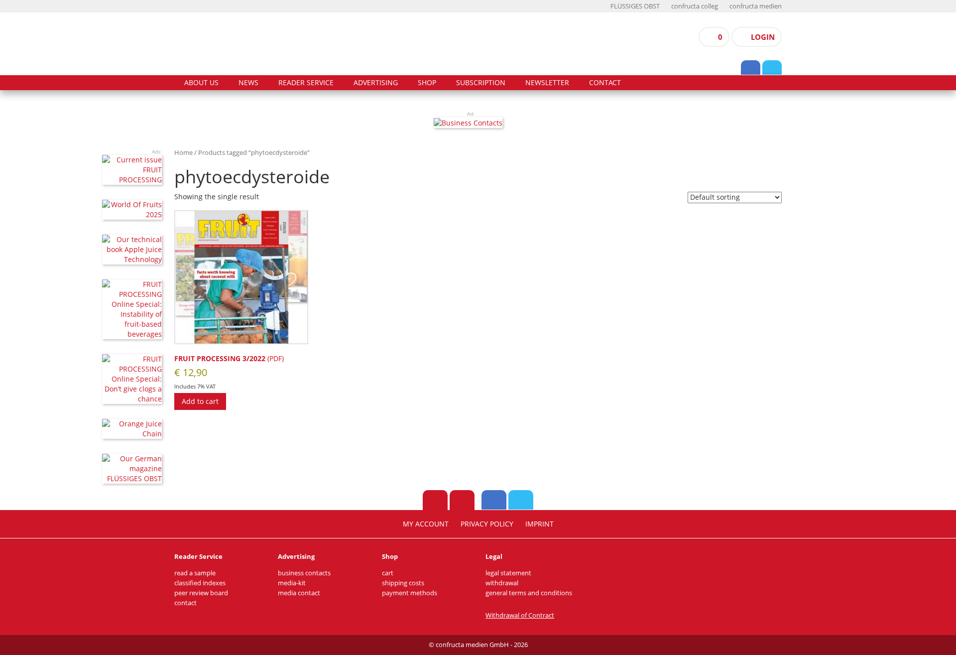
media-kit (292, 583)
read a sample (195, 573)
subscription (480, 82)
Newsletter (547, 82)
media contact (299, 593)
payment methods (409, 593)
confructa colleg (694, 6)
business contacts (304, 573)
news (248, 82)
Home (183, 152)
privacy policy (487, 524)
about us (201, 82)
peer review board (201, 593)
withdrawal (501, 583)
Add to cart (200, 401)
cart (387, 573)
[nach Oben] (435, 500)
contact (605, 82)
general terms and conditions (528, 593)
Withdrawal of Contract (519, 615)
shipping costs (403, 583)
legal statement (508, 573)
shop (427, 82)
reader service (306, 82)
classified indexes (200, 583)
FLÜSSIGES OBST (635, 6)
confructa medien (755, 6)
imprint (539, 524)
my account (426, 524)
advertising (376, 82)
